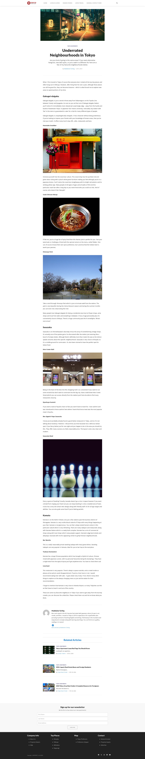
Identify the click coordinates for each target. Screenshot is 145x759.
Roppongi (56, 748)
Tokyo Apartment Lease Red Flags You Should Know (73, 648)
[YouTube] (110, 754)
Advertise (103, 745)
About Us (33, 739)
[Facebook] (98, 754)
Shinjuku (56, 739)
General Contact (105, 739)
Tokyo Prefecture (82, 739)
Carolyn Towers (62, 653)
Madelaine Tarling (69, 69)
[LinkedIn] (107, 754)
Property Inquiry (105, 742)
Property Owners (35, 742)
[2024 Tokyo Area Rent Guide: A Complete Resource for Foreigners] (49, 687)
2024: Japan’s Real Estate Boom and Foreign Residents (73, 667)
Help (31, 745)
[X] (101, 754)
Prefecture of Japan (83, 742)
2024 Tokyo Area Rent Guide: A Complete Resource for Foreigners (77, 686)
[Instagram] (104, 755)
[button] (116, 3)
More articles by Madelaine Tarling (61, 627)
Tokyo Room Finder (62, 672)
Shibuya (56, 742)
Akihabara (57, 745)
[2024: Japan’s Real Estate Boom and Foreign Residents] (49, 668)
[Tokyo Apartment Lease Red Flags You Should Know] (49, 650)
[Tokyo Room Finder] (31, 3)
